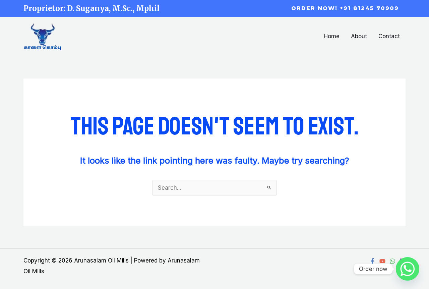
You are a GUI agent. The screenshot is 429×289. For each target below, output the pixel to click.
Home (332, 36)
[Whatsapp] (407, 269)
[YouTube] (382, 261)
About (359, 36)
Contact (389, 36)
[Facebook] (372, 261)
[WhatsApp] (392, 261)
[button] (345, 8)
